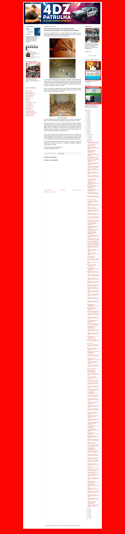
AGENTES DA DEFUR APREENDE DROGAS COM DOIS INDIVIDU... (93, 160)
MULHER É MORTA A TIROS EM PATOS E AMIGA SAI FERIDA (92, 324)
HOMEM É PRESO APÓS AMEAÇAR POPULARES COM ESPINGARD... (93, 183)
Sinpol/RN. (29, 104)
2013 (87, 131)
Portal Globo (30, 96)
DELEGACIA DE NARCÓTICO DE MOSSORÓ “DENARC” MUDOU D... (93, 314)
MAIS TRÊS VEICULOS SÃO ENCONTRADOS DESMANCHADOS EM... (92, 337)
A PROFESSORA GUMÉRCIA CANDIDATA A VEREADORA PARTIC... (92, 202)
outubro (88, 137)
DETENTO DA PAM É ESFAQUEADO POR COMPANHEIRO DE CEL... (92, 448)
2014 (87, 130)
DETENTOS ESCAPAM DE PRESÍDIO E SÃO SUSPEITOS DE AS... (93, 250)
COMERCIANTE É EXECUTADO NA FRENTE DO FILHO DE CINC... (92, 506)
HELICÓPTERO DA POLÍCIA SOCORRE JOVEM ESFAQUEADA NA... (92, 327)
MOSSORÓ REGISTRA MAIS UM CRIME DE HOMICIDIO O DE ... (93, 285)
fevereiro (88, 516)
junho (88, 510)
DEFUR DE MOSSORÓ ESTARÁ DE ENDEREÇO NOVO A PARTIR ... (92, 362)
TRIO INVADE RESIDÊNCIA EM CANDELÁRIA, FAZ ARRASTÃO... (92, 321)
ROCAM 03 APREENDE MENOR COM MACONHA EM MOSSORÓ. (93, 186)
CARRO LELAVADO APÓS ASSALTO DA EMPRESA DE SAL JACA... (92, 377)
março (88, 514)
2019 (87, 122)
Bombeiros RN (30, 111)
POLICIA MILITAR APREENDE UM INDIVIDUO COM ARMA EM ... (93, 242)
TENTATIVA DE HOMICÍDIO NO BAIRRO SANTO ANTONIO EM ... (93, 409)
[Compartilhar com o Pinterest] (63, 153)
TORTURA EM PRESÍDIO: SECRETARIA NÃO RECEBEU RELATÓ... (93, 148)
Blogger (79, 525)
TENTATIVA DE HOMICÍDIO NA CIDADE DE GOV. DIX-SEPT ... (93, 458)
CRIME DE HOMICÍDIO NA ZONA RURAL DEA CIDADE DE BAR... (93, 239)
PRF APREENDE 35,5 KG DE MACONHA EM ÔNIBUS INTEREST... (92, 308)
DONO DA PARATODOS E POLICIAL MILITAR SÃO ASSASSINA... (91, 265)
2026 (87, 112)
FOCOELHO (30, 109)
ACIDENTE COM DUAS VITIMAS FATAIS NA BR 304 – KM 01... (93, 381)
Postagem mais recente (48, 190)
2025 (87, 113)
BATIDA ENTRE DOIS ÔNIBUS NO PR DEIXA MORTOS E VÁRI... (93, 390)
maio (88, 511)
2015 (87, 128)
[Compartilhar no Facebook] (62, 153)
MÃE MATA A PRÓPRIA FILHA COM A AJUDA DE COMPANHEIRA (92, 426)
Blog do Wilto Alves (31, 112)
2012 (87, 133)
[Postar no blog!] (59, 153)
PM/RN (29, 108)
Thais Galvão (30, 95)
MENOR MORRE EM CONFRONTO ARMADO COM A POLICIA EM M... (93, 305)
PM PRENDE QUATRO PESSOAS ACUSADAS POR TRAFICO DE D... (93, 218)
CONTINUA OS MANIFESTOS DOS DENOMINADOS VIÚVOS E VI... (93, 399)
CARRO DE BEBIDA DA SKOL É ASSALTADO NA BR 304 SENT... (92, 475)
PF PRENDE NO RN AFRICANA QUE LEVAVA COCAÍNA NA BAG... (92, 173)
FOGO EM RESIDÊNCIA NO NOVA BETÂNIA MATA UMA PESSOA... (93, 244)
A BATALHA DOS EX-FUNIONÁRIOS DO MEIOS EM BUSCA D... (93, 433)
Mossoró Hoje (30, 105)
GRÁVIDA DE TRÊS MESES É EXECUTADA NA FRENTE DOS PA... (93, 374)
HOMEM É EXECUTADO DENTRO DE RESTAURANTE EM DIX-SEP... (93, 334)
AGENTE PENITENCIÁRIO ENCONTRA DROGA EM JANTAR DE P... (92, 180)
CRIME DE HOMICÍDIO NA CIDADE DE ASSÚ (91, 443)
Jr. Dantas (50, 153)
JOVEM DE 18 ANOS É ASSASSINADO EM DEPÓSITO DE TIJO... (93, 489)
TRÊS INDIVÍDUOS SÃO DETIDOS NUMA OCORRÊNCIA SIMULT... (93, 167)
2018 (87, 124)
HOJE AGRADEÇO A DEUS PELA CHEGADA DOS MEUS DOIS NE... (93, 387)
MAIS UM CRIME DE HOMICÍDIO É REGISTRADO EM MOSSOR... (93, 403)
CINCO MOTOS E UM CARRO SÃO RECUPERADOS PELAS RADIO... (93, 164)
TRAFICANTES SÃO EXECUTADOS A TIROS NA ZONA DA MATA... (92, 393)
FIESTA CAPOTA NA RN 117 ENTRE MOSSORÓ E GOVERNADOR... (92, 502)
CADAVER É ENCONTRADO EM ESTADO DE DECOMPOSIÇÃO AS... (93, 440)
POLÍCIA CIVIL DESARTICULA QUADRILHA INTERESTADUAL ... (93, 193)
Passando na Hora (31, 93)
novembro (89, 136)
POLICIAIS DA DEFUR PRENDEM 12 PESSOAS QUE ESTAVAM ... (93, 446)
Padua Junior (30, 115)
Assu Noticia (30, 107)
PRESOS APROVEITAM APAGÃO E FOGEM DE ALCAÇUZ (93, 470)
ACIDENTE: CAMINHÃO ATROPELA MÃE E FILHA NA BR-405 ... (92, 254)
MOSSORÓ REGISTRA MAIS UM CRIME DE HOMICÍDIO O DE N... (93, 214)
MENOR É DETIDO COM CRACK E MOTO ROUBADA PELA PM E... (93, 356)
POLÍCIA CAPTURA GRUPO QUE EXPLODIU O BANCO (93, 472)
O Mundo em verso (31, 102)
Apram (28, 98)
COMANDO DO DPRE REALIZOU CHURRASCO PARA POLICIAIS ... (93, 275)
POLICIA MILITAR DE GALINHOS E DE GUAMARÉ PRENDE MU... (93, 366)
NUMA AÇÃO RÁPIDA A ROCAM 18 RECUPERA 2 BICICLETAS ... (93, 197)
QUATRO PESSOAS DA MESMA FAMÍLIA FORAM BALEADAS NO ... (92, 461)
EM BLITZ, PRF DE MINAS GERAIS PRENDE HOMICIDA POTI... (92, 420)
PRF (28, 99)
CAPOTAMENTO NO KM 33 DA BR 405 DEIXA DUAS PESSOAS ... (93, 221)
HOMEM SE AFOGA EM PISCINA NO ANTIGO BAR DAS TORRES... (93, 416)
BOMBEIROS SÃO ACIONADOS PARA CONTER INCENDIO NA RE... (93, 272)
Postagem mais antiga (77, 190)
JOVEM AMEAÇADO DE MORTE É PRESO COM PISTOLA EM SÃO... (93, 406)
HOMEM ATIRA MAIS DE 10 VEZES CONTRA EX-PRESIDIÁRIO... (92, 151)
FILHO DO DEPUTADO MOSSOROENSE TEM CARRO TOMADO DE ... (93, 269)
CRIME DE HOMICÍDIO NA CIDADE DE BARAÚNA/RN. (92, 208)
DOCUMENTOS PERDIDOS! (92, 368)
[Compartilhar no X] (61, 153)
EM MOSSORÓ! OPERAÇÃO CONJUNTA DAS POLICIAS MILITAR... (92, 437)
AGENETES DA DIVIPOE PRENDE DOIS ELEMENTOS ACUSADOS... (93, 352)
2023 (87, 116)
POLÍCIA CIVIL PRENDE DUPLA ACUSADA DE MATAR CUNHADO (92, 223)
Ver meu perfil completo (30, 58)
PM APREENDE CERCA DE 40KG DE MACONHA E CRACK (93, 230)
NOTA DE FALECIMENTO (91, 199)
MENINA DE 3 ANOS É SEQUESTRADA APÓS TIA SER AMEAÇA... (93, 359)
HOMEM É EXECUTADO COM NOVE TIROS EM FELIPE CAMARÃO (92, 413)
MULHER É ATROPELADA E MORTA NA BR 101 (92, 145)
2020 (87, 121)
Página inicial (62, 190)
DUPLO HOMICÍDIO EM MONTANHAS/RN (91, 257)
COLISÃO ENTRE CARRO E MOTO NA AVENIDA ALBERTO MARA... (93, 318)
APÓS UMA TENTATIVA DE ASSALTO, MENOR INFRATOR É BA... (93, 169)
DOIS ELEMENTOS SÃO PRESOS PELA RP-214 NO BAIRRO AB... (93, 312)
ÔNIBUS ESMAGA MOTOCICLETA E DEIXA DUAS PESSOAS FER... (93, 211)
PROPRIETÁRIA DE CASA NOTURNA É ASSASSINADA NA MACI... (93, 485)
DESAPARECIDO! (90, 343)
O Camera (29, 90)
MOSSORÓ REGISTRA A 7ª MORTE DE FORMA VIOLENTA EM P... (93, 279)
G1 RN (29, 101)
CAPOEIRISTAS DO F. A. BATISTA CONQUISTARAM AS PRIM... (93, 158)
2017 (87, 125)
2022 (87, 118)
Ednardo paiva (30, 114)
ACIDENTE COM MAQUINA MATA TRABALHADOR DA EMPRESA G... (93, 176)
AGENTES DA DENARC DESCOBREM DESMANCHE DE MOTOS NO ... (92, 190)
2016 (87, 127)
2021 (87, 119)
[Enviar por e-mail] (58, 153)
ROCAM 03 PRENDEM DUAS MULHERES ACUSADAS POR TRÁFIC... (93, 236)
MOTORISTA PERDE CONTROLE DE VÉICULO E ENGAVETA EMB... (93, 291)
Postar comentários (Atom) (51, 191)
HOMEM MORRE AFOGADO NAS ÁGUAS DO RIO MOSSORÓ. (93, 142)
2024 (87, 115)
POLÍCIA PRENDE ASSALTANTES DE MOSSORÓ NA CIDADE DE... (93, 330)
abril (88, 513)
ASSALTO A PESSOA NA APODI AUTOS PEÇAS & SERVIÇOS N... (92, 396)
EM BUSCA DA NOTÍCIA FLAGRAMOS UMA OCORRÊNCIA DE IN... (91, 371)
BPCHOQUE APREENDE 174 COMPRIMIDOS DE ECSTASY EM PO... (93, 464)
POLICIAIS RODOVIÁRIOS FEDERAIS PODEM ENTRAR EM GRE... (92, 430)
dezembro (89, 134)
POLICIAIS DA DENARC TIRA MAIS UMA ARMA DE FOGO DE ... (93, 340)
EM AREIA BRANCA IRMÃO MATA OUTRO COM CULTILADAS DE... (93, 282)
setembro (89, 139)
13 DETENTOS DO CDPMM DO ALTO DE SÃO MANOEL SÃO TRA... (92, 478)
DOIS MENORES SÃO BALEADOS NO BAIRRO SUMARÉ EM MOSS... (93, 247)
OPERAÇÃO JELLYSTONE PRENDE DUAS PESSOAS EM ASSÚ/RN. (93, 154)
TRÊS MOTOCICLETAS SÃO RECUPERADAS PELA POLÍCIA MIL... (93, 205)
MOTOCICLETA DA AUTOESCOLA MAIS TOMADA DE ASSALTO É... (93, 259)
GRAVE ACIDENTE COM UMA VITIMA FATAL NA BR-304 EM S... (92, 455)
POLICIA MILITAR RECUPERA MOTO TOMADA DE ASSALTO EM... (93, 499)
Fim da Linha (30, 92)
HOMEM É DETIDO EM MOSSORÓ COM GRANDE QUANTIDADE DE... (92, 482)
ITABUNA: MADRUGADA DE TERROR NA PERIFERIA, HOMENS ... (92, 349)
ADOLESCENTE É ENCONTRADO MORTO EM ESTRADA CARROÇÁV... (93, 423)
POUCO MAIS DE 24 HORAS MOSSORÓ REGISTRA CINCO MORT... (93, 288)
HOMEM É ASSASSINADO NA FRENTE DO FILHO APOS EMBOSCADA (92, 227)
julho (88, 508)
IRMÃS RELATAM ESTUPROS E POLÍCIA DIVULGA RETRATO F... (92, 345)
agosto (88, 140)
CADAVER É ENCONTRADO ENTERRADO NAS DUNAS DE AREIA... (93, 495)
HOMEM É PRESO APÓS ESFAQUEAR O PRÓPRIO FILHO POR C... (92, 233)
